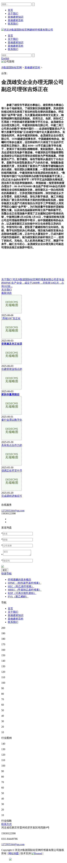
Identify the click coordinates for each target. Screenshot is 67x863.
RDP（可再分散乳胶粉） (22, 593)
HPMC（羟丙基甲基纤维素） (24, 583)
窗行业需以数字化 (11, 419)
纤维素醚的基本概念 (19, 579)
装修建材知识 (15, 42)
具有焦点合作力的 (11, 445)
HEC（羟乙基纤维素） (21, 586)
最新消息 (6, 293)
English (5, 58)
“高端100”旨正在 (10, 318)
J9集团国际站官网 (11, 67)
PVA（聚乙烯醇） (18, 596)
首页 (10, 35)
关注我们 (6, 289)
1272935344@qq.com (12, 510)
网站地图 (13, 853)
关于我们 (13, 39)
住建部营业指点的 (11, 369)
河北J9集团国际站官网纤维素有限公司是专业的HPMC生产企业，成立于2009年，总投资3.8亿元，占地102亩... (32, 283)
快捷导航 (6, 573)
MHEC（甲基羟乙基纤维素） (24, 589)
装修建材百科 (15, 45)
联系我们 (13, 49)
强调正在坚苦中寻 (11, 470)
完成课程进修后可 (11, 496)
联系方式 (6, 824)
